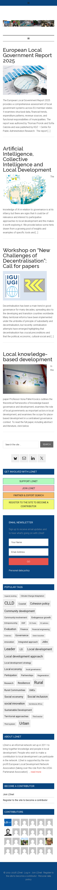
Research (8, 683)
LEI (21, 649)
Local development (39, 649)
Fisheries (7, 636)
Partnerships (27, 675)
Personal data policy (19, 570)
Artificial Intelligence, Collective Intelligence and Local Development (27, 159)
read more (36, 771)
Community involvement (15, 617)
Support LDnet (28, 481)
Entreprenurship (10, 623)
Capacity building (10, 596)
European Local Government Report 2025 (27, 55)
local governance (33, 669)
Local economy (13, 669)
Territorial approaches (16, 716)
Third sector (37, 717)
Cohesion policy (39, 603)
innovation (9, 642)
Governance (21, 635)
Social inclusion (37, 696)
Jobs (45, 641)
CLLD (9, 603)
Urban (24, 723)
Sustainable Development (18, 710)
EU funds (33, 623)
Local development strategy (17, 663)
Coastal (22, 604)
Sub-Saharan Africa (35, 704)
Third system (9, 724)
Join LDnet (28, 488)
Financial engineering (41, 629)
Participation (10, 675)
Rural (38, 682)
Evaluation (10, 629)
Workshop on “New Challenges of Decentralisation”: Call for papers (26, 258)
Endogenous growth (41, 617)
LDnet (28, 23)
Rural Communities (14, 690)
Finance (24, 629)
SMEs (32, 690)
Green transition (38, 636)
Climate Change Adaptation (32, 596)
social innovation (14, 703)
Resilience (24, 683)
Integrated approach (28, 642)
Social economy (13, 696)
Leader (9, 649)
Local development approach (23, 656)
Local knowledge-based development (27, 356)
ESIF (23, 623)
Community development (19, 611)
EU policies (44, 623)
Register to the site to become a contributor (25, 800)
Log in (27, 872)
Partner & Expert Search (28, 495)
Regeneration (43, 675)
